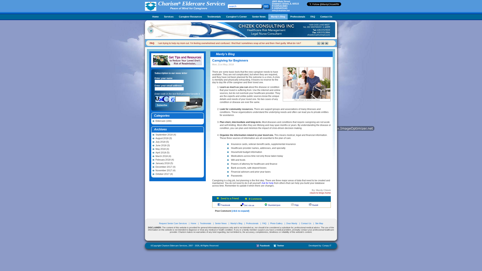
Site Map (319, 223)
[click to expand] (240, 211)
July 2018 (160, 142)
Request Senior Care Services (173, 223)
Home (155, 16)
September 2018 (164, 134)
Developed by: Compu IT (320, 245)
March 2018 (162, 156)
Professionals (297, 16)
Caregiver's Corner (236, 16)
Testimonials (214, 16)
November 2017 (164, 170)
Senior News (259, 16)
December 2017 (164, 167)
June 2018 (161, 145)
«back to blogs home (320, 193)
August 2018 (162, 138)
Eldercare (160, 121)
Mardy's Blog (278, 16)
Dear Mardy (291, 223)
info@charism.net (281, 10)
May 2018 (161, 149)
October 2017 (162, 174)
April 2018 (161, 152)
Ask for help (268, 183)
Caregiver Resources (190, 16)
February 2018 (163, 159)
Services (169, 16)
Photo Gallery (276, 223)
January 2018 (163, 163)
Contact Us (326, 16)
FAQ (312, 16)
